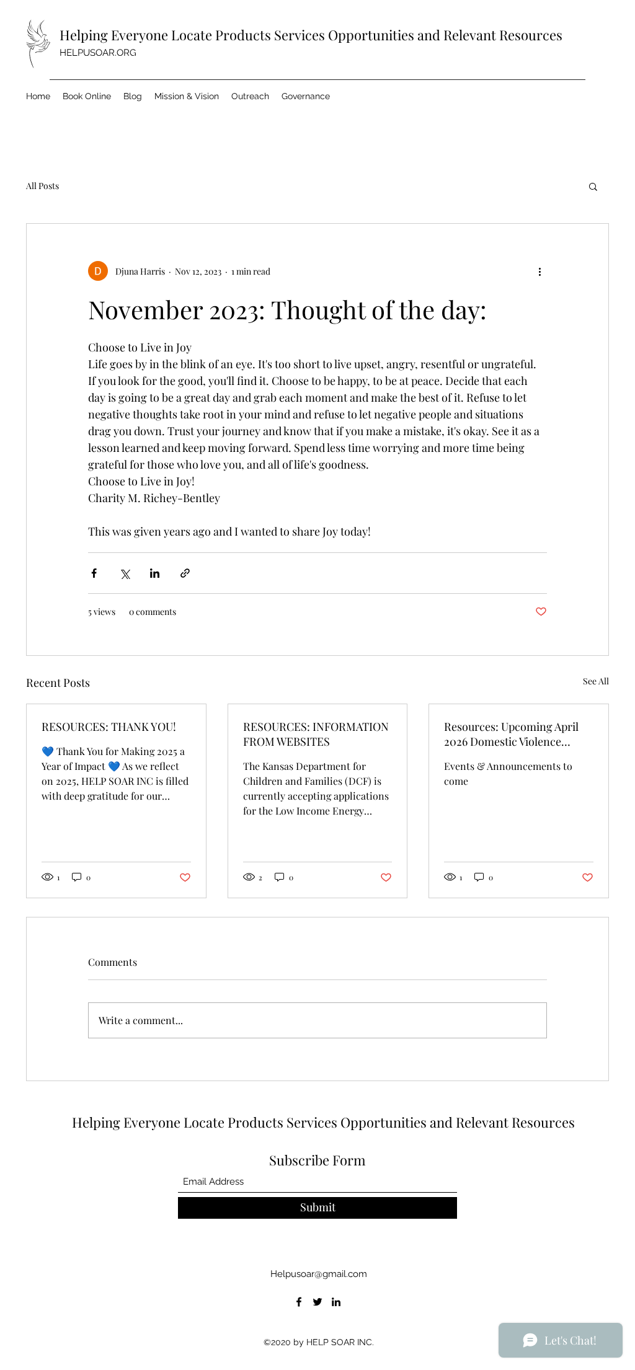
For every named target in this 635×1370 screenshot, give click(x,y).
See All (596, 681)
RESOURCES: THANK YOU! (109, 726)
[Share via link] (185, 573)
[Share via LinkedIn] (155, 573)
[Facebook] (299, 1302)
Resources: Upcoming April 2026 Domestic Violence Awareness (511, 734)
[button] (593, 186)
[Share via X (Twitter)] (124, 573)
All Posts (42, 186)
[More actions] (539, 270)
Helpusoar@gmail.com (318, 1273)
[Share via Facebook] (94, 573)
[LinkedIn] (336, 1302)
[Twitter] (317, 1302)
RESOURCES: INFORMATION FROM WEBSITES (316, 734)
